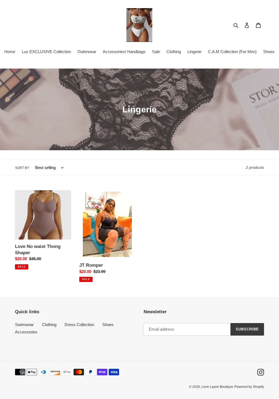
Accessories (26, 332)
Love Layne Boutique (217, 387)
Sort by (22, 168)
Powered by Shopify (249, 387)
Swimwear (24, 324)
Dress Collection (79, 324)
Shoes (108, 324)
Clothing (49, 324)
